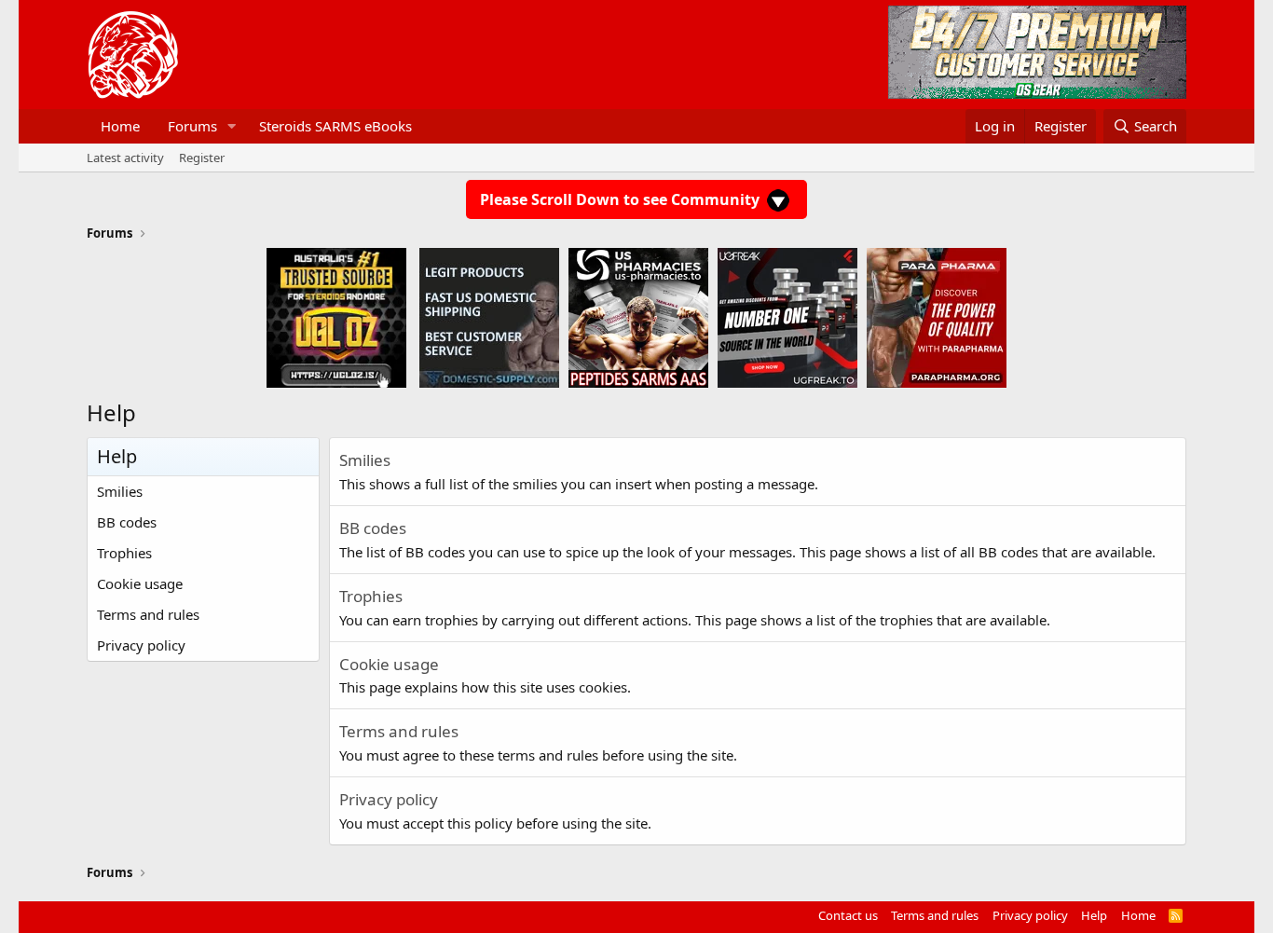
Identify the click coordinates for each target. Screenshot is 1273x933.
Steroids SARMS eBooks (335, 126)
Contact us (848, 915)
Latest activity (125, 157)
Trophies (124, 552)
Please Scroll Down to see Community (621, 199)
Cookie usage (140, 583)
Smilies (120, 491)
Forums (192, 126)
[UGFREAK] (787, 317)
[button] (232, 126)
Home (120, 126)
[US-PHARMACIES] (638, 317)
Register (202, 157)
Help (1094, 915)
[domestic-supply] (489, 317)
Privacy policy (141, 645)
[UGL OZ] (336, 317)
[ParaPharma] (936, 317)
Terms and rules (148, 614)
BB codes (127, 522)
